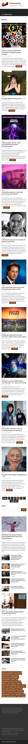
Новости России (5, 685)
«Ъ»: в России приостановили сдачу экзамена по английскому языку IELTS (18, 637)
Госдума (12, 679)
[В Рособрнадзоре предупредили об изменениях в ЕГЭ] (14, 608)
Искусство (4, 683)
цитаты (18, 696)
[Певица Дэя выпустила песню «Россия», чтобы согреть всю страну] (14, 320)
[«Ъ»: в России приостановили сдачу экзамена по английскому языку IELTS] (6, 640)
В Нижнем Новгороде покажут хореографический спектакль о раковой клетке (12, 536)
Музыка (3, 96)
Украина (11, 686)
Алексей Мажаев (10, 671)
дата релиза (12, 688)
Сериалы (24, 685)
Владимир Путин (14, 675)
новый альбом (20, 690)
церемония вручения (11, 696)
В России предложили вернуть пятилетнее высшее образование (18, 652)
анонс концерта (5, 688)
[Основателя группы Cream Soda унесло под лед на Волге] (14, 177)
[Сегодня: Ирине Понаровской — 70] (14, 83)
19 (11, 501)
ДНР (17, 679)
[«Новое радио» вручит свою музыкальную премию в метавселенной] (14, 128)
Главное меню (7, 14)
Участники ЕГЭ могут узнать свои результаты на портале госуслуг (18, 660)
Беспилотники (18, 671)
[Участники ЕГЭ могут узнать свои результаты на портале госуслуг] (6, 663)
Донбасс (12, 681)
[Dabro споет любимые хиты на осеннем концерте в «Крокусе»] (14, 413)
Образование (13, 685)
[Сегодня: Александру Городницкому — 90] (14, 460)
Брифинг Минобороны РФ (7, 673)
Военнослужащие (6, 679)
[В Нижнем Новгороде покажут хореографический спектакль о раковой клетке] (14, 532)
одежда (16, 692)
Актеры (3, 671)
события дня (18, 694)
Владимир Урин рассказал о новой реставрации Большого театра (18, 565)
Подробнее (19, 66)
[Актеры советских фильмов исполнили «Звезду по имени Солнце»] (14, 36)
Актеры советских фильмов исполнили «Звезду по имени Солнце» (11, 52)
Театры (3, 686)
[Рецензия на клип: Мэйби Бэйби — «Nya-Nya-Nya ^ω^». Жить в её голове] (14, 366)
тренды (3, 696)
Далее (15, 501)
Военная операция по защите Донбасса (10, 677)
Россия (18, 685)
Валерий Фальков (6, 675)
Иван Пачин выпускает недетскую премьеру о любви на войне (18, 573)
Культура (13, 683)
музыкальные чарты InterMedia (9, 690)
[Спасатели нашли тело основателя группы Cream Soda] (14, 225)
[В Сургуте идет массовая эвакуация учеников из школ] (6, 633)
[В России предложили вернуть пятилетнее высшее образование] (6, 655)
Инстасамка (17, 681)
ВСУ (20, 673)
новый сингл (10, 692)
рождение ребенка (6, 694)
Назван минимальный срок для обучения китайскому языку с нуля (18, 645)
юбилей (23, 696)
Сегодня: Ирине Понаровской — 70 (13, 98)
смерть (12, 694)
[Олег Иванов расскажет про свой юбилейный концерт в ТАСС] (14, 272)
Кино (9, 683)
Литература (19, 683)
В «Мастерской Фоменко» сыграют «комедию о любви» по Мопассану (18, 580)
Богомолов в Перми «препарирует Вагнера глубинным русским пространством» (17, 557)
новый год (4, 692)
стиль (23, 694)
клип (17, 688)
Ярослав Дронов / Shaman (20, 686)
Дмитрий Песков (5, 681)
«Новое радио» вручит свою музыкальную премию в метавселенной (11, 144)
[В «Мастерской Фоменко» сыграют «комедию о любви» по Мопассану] (6, 583)
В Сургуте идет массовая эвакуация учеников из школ (18, 629)
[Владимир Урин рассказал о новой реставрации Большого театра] (6, 568)
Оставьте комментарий (6, 56)
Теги (7, 686)
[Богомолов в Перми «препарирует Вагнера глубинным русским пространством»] (6, 559)
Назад (4, 498)
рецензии (21, 692)
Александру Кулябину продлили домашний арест (18, 587)
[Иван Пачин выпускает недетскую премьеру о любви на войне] (6, 576)
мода (21, 688)
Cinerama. (15, 3)
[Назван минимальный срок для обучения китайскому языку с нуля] (6, 648)
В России (16, 673)
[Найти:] (14, 509)
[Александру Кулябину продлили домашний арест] (6, 591)
